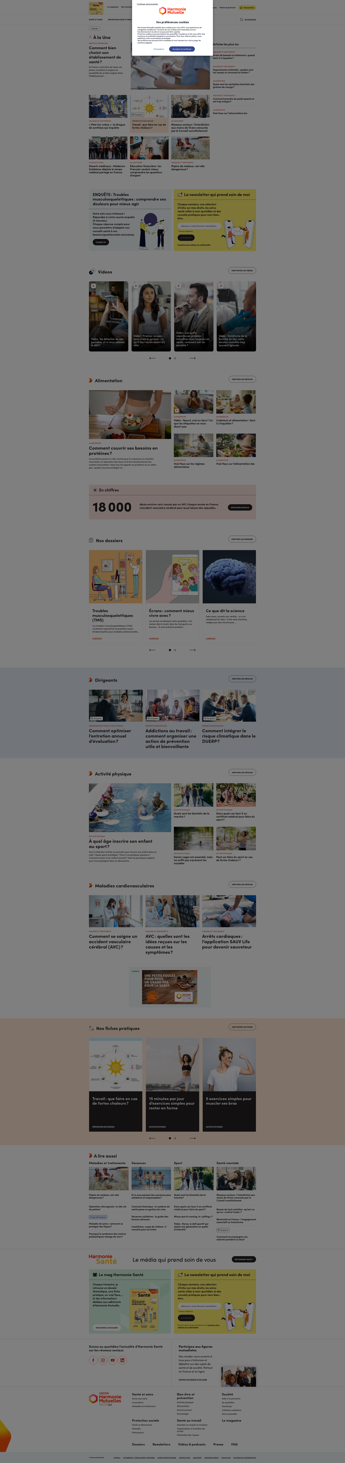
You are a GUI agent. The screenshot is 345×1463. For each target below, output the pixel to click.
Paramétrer (159, 49)
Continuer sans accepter (147, 4)
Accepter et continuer (182, 49)
